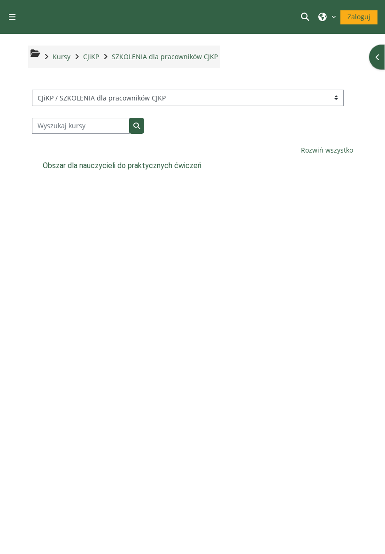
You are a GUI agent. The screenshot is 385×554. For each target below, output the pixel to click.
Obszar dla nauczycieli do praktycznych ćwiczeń (122, 165)
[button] (306, 17)
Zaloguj (358, 16)
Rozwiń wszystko (327, 150)
